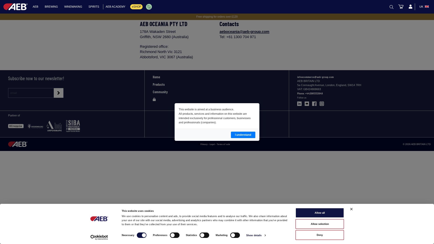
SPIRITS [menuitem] (93, 6)
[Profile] (410, 6)
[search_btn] (391, 6)
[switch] (175, 235)
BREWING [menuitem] (51, 6)
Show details (254, 235)
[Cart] (401, 6)
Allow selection (320, 223)
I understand (243, 134)
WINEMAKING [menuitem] (73, 6)
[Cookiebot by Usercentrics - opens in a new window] (99, 237)
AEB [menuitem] (35, 6)
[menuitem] (149, 7)
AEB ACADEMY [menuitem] (115, 6)
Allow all (320, 212)
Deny (320, 234)
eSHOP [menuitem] (136, 6)
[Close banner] (351, 209)
